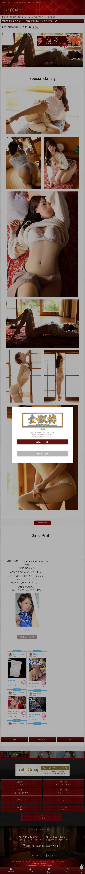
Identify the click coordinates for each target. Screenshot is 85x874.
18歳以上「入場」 (42, 442)
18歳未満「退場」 (42, 454)
